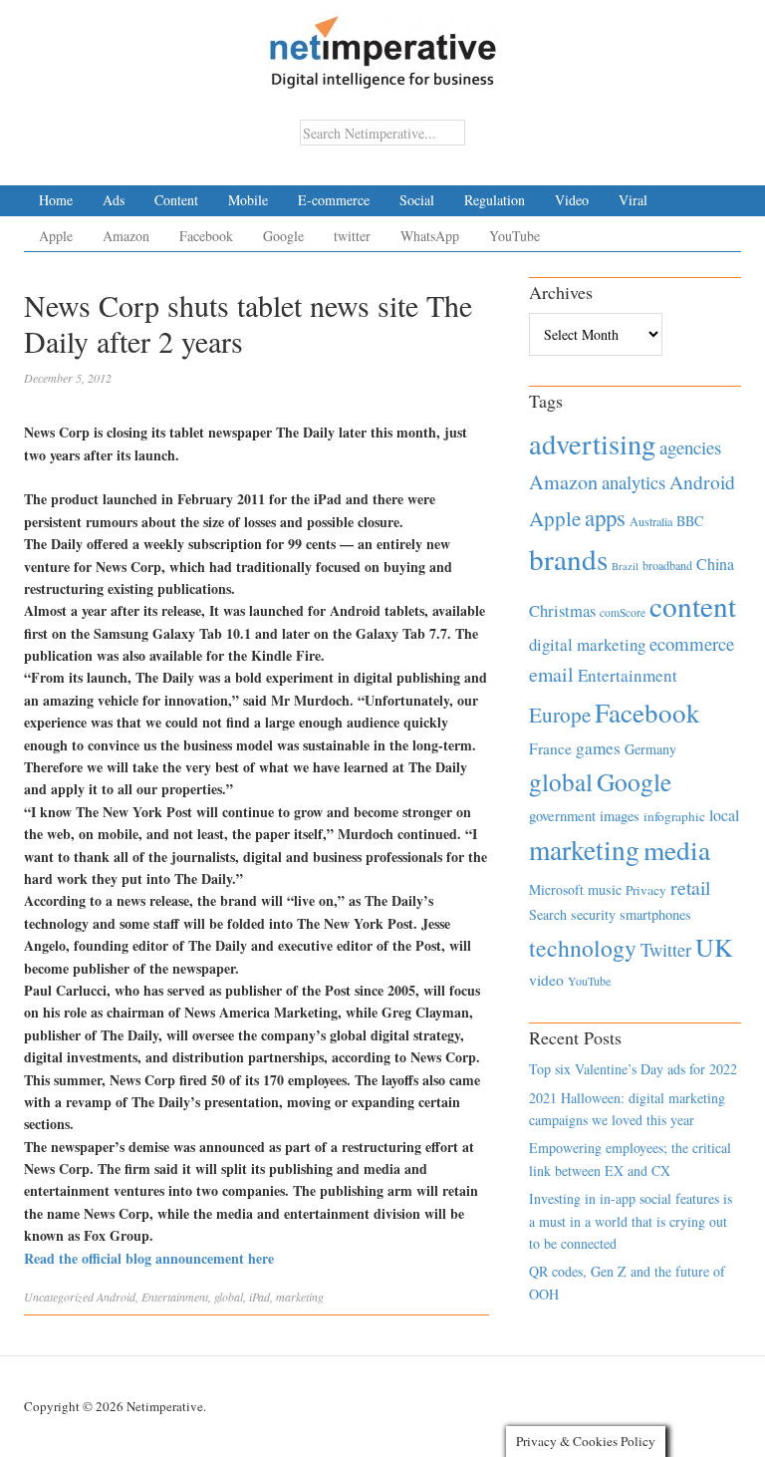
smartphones (655, 914)
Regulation (494, 199)
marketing (300, 1297)
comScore (622, 612)
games (598, 747)
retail (690, 887)
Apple (56, 235)
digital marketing (587, 644)
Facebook (206, 235)
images (619, 815)
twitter (352, 235)
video (546, 980)
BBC (689, 520)
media (676, 849)
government (562, 815)
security (593, 914)
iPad (259, 1297)
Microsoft (556, 889)
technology (583, 948)
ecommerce (691, 643)
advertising (592, 443)
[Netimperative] (383, 45)
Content (176, 199)
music (605, 889)
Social (416, 199)
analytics (633, 481)
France (550, 748)
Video (572, 199)
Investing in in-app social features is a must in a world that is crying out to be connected (630, 1221)
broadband (667, 565)
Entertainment (174, 1297)
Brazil (625, 566)
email (551, 674)
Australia (651, 521)
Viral (633, 199)
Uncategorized (59, 1297)
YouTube (514, 235)
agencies (690, 447)
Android (116, 1297)
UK (714, 947)
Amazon (126, 235)
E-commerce (334, 199)
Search (548, 914)
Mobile (248, 199)
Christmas (562, 610)
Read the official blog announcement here (149, 1258)
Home (56, 199)
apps (605, 517)
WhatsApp (429, 235)
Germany (650, 748)
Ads (114, 199)
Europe (560, 714)
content (692, 605)
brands (568, 558)
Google (283, 235)
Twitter (665, 950)
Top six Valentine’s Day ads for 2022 (633, 1068)
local (724, 814)
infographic (674, 816)
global (228, 1297)
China (715, 563)
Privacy (646, 890)
